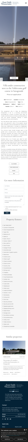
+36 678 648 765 (21, 414)
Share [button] (13, 170)
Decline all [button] (20, 439)
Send (7, 212)
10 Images (14, 77)
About (3, 426)
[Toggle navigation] (26, 3)
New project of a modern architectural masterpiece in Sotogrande (11, 362)
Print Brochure (14, 167)
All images (14, 163)
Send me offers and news (11, 210)
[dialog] (14, 435)
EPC (14, 173)
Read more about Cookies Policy (13, 435)
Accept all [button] (7, 439)
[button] (1, 79)
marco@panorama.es (20, 416)
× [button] (26, 429)
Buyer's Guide (18, 426)
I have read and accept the (13, 207)
